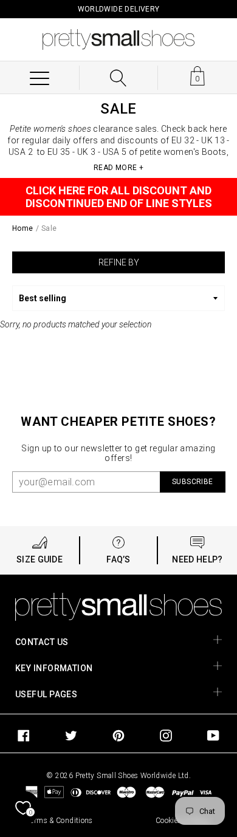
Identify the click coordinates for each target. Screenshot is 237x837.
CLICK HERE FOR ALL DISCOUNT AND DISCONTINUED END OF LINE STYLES (119, 197)
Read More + (118, 167)
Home (22, 228)
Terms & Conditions (60, 820)
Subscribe (192, 481)
